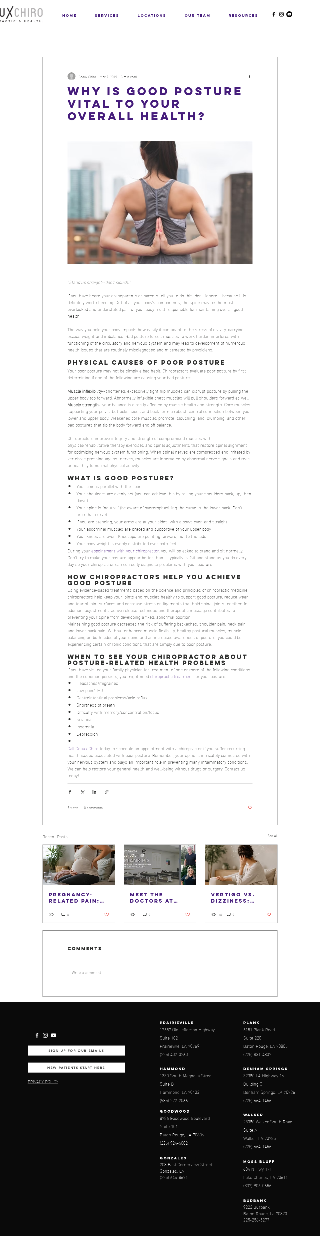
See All (273, 836)
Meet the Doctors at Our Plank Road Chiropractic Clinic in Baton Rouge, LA (159, 897)
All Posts (50, 42)
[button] (151, 15)
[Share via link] (106, 791)
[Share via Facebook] (70, 791)
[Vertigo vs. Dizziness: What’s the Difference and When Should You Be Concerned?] (241, 865)
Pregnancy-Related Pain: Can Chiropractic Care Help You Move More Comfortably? (76, 897)
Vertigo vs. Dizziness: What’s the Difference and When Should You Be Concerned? (240, 897)
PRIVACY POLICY (43, 1081)
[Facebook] (274, 14)
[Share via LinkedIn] (94, 791)
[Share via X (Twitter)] (82, 791)
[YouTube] (289, 14)
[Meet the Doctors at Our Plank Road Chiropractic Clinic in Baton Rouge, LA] (160, 865)
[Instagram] (281, 14)
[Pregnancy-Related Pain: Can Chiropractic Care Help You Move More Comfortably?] (79, 865)
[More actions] (249, 76)
